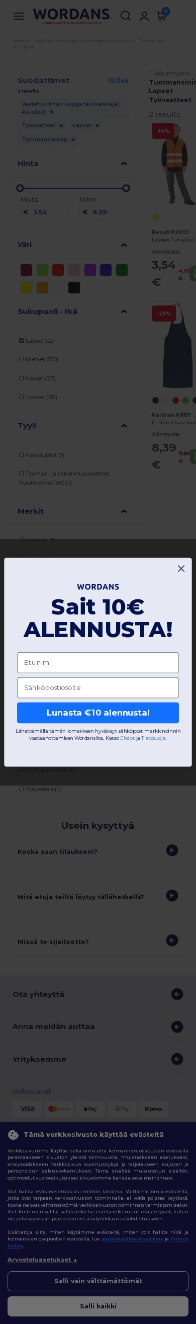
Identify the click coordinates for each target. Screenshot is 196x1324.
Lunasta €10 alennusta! (98, 713)
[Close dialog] (181, 568)
